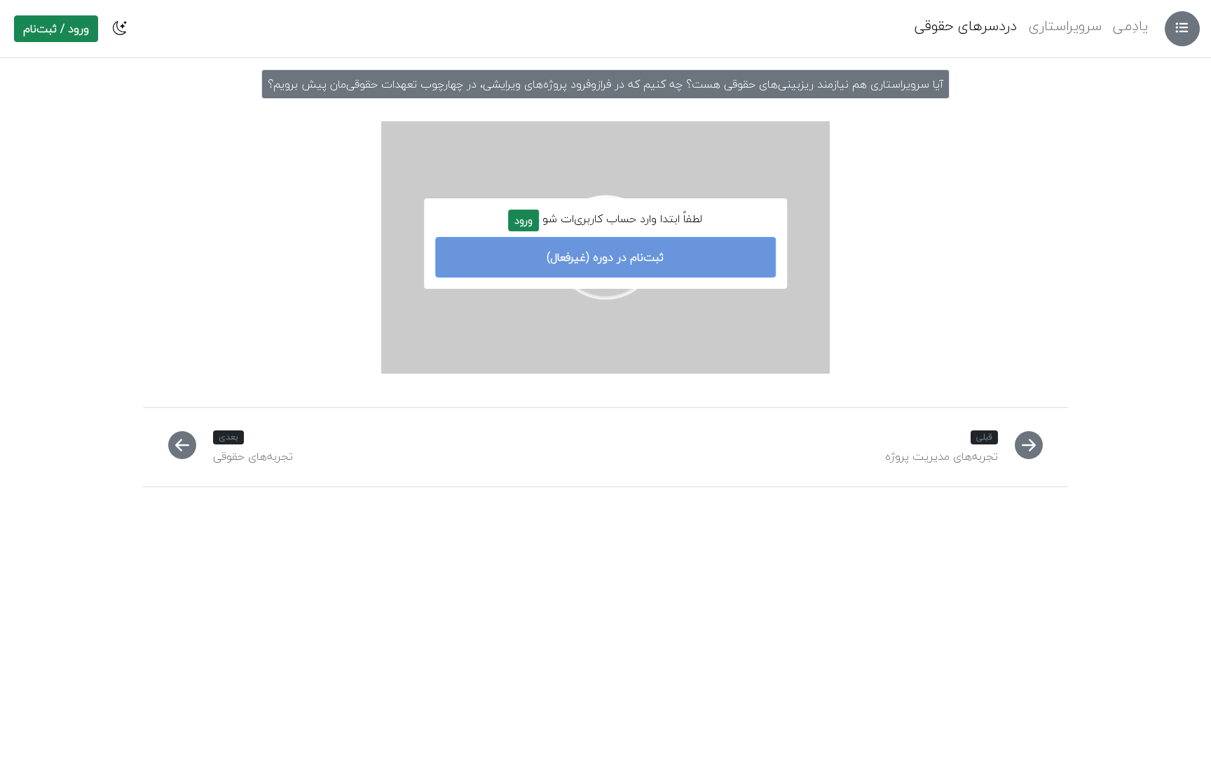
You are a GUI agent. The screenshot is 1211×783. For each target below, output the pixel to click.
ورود (523, 220)
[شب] (120, 28)
